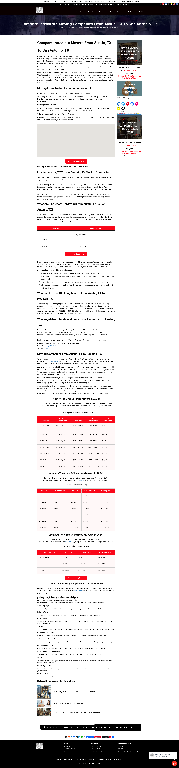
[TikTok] (123, 108)
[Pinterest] (127, 104)
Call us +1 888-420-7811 (123, 4)
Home (69, 11)
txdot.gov (48, 348)
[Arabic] (118, 113)
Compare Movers (64, 4)
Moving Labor (101, 11)
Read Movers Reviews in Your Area (82, 4)
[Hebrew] (126, 113)
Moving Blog (128, 11)
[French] (123, 113)
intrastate (80, 480)
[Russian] (136, 113)
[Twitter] (123, 104)
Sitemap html (91, 759)
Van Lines (87, 11)
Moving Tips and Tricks (98, 752)
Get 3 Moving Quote (76, 161)
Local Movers (68, 746)
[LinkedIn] (118, 104)
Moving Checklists (96, 750)
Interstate (69, 542)
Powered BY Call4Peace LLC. (64, 759)
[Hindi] (128, 113)
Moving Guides (95, 748)
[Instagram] (136, 104)
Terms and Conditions (116, 759)
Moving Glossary (96, 746)
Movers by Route (115, 11)
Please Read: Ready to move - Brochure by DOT (118, 727)
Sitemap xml (80, 759)
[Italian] (129, 113)
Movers (76, 11)
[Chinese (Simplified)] (119, 113)
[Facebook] (132, 104)
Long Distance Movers (70, 748)
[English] (121, 113)
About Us (121, 746)
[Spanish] (138, 113)
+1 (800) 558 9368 (49, 346)
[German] (124, 113)
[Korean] (133, 113)
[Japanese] (131, 113)
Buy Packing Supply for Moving (104, 4)
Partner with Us (123, 750)
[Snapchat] (118, 108)
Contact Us (121, 748)
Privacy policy (103, 759)
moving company (53, 361)
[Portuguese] (134, 113)
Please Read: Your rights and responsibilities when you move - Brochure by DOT (78, 727)
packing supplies (78, 590)
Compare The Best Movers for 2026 (129, 752)
